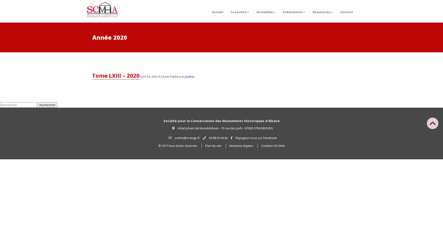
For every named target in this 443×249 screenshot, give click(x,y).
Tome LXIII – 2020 (116, 75)
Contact (346, 12)
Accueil (217, 12)
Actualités (265, 12)
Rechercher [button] (47, 105)
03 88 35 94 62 (218, 138)
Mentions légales (241, 146)
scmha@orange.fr (187, 138)
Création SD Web (273, 146)
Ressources (321, 12)
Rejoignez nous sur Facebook (256, 138)
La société (238, 12)
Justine (189, 76)
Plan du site (213, 146)
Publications (292, 12)
